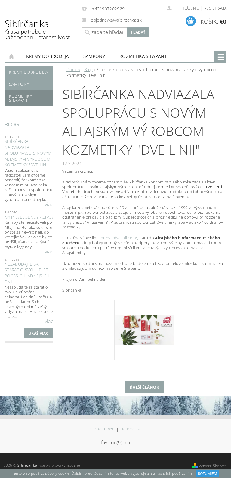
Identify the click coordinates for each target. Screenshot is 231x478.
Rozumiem (207, 473)
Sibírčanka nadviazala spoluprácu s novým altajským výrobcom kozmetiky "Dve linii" (28, 153)
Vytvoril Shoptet (212, 465)
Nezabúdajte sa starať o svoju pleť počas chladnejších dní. (27, 273)
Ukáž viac (38, 333)
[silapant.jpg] (144, 314)
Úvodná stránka (12, 56)
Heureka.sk (130, 429)
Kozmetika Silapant (143, 56)
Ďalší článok (144, 387)
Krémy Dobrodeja (47, 56)
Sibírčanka (38, 29)
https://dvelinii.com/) (119, 238)
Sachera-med (102, 429)
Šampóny (94, 56)
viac (49, 204)
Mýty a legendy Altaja (29, 217)
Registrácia (215, 8)
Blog (12, 124)
